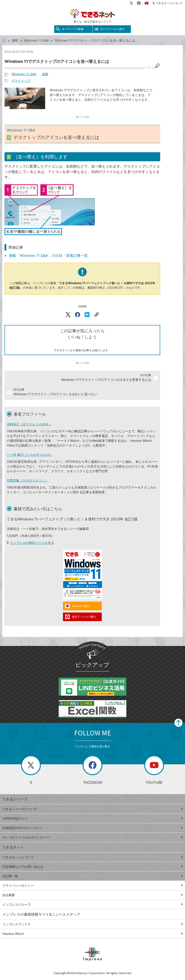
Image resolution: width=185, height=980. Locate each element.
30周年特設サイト (15, 818)
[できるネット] (4, 40)
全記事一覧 (10, 876)
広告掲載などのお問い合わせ (22, 866)
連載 (15, 40)
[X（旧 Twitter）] (131, 3)
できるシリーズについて (19, 809)
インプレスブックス (16, 924)
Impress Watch (13, 934)
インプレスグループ (16, 904)
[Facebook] (139, 3)
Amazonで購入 (81, 606)
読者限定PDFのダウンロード (22, 828)
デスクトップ (21, 80)
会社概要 (8, 895)
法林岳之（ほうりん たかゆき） (29, 424)
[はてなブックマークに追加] (87, 314)
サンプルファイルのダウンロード (26, 837)
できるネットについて (169, 3)
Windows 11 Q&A (36, 40)
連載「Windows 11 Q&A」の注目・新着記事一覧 (48, 255)
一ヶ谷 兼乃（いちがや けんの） (30, 454)
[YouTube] (147, 3)
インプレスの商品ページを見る (32, 543)
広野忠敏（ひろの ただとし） (28, 480)
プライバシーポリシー (18, 885)
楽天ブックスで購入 (84, 616)
